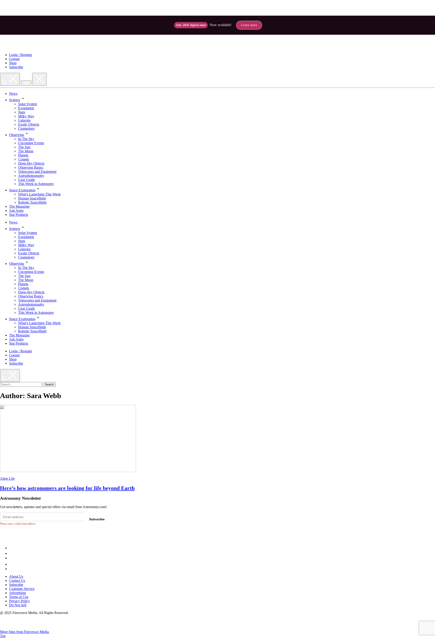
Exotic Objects (28, 124)
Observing (16, 135)
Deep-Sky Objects (31, 163)
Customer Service (21, 589)
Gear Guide (26, 180)
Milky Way (26, 116)
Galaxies (24, 120)
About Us (16, 576)
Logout (14, 59)
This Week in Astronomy (36, 184)
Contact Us (17, 580)
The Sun (24, 147)
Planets (23, 155)
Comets (23, 159)
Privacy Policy (19, 601)
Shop (13, 63)
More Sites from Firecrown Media (25, 632)
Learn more (249, 25)
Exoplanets (26, 108)
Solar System (27, 104)
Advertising (17, 593)
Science (14, 100)
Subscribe (16, 67)
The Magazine (19, 206)
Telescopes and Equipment (37, 171)
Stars (21, 112)
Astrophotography (31, 176)
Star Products (18, 215)
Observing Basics (30, 167)
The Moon (25, 151)
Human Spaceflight (32, 198)
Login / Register (20, 55)
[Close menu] (39, 79)
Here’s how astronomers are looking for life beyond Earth (67, 488)
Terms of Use (18, 597)
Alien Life (7, 478)
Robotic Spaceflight (32, 202)
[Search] (10, 79)
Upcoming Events (31, 143)
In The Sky (26, 139)
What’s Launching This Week (39, 194)
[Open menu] (26, 83)
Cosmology (26, 128)
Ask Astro (16, 210)
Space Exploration (22, 190)
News (13, 93)
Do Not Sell (17, 605)
